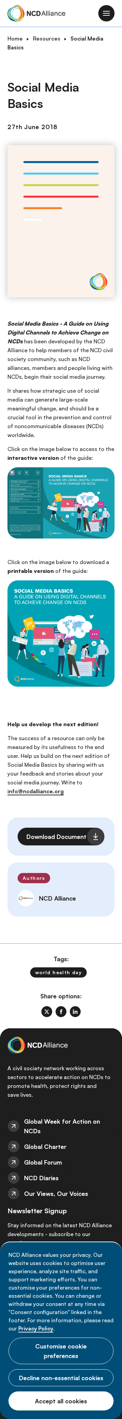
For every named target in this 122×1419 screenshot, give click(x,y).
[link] (46, 1011)
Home (15, 38)
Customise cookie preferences (61, 1350)
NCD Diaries (41, 1178)
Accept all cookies (61, 1401)
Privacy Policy (35, 1328)
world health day (58, 972)
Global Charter (45, 1146)
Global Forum (43, 1162)
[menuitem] (61, 1126)
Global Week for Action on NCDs (62, 1126)
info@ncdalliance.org (35, 791)
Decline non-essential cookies (61, 1378)
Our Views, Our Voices (56, 1193)
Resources (46, 38)
